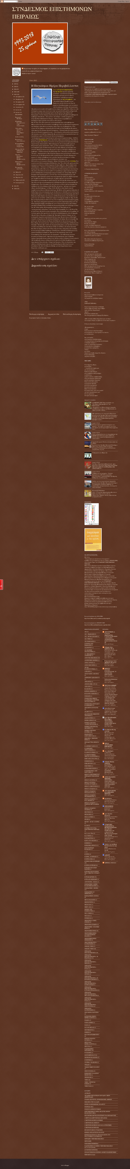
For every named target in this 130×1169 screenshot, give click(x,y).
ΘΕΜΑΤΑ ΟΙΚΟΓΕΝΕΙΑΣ (91, 786)
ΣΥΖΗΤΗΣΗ (88, 1060)
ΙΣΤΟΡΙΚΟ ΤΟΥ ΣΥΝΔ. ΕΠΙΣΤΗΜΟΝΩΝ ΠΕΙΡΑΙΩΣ (92, 828)
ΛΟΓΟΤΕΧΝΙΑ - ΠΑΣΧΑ (91, 882)
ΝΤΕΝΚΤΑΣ (88, 918)
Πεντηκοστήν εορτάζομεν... (19, 168)
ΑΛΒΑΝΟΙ (87, 671)
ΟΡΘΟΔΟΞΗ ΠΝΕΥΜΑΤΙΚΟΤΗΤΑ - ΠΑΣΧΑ (91, 967)
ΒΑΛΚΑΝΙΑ (88, 689)
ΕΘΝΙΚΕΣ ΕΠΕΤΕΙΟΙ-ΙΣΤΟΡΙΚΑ (90, 731)
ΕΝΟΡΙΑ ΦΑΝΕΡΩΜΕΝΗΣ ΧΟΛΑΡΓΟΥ (95, 1104)
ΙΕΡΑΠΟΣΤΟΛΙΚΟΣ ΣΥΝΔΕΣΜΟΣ (94, 1130)
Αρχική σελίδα (53, 314)
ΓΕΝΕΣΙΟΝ (87, 696)
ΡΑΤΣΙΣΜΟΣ (88, 1052)
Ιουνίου (18, 112)
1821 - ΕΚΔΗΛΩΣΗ (89, 634)
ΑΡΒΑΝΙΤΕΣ (88, 681)
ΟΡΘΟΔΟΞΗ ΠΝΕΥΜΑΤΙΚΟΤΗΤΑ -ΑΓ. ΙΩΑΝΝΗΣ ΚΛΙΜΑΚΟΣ (91, 977)
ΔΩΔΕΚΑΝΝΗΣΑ (89, 718)
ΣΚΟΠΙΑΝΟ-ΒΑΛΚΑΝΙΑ (91, 1057)
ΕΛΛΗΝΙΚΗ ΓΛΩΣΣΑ (90, 746)
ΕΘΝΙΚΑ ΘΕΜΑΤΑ (90, 720)
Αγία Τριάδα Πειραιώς (108, 814)
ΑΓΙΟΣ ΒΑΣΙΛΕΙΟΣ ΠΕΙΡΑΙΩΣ (110, 777)
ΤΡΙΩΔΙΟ (87, 1065)
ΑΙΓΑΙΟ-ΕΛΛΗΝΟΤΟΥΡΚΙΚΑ (90, 668)
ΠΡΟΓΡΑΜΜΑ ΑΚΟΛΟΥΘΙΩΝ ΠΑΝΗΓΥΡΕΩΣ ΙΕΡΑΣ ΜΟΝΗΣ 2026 (110, 723)
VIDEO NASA (88, 1086)
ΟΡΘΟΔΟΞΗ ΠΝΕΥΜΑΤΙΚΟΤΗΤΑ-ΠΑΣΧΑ (90, 999)
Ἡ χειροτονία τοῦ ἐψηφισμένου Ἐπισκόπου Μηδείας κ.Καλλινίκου (111, 711)
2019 (15, 84)
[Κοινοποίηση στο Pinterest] (53, 252)
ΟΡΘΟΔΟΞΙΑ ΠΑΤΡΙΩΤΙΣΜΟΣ (89, 1009)
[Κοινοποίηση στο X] (49, 252)
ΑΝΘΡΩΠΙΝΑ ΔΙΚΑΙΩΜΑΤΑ (92, 677)
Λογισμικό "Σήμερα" (93, 129)
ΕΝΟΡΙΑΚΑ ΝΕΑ (89, 1107)
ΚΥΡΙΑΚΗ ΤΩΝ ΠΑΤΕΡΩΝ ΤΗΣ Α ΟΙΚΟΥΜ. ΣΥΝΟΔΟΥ (92, 872)
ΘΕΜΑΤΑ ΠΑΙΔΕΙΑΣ (90, 789)
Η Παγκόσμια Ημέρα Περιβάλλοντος (20, 163)
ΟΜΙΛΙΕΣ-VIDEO (89, 949)
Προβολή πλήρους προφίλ (29, 73)
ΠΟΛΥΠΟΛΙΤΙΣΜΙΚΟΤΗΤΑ (92, 1034)
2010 (15, 188)
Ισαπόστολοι (108, 798)
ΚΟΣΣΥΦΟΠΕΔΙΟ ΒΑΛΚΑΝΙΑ (89, 848)
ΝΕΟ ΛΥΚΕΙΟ (88, 913)
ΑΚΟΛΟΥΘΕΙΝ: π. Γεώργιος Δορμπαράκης (110, 633)
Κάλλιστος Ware (89, 833)
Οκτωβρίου (19, 102)
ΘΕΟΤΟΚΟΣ (88, 812)
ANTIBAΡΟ (88, 1093)
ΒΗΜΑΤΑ (107, 668)
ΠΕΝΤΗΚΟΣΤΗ (89, 1030)
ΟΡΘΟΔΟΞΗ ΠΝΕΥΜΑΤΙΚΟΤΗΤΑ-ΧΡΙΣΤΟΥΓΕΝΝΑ (90, 1004)
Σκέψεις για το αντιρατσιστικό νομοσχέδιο (104, 481)
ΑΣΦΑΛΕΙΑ (88, 686)
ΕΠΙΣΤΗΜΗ (88, 766)
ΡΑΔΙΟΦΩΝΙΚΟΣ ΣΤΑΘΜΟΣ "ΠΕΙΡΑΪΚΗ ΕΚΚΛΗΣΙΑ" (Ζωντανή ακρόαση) (99, 1146)
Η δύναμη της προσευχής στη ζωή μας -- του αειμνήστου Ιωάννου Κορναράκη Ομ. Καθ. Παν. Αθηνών (111, 653)
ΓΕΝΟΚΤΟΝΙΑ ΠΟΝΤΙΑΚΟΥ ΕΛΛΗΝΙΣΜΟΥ (92, 704)
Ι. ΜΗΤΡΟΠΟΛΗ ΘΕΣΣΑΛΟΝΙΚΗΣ (94, 1120)
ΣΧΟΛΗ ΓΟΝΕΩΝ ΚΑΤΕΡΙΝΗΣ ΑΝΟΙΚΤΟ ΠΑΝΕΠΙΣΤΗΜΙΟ (100, 1152)
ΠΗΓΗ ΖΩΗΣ (88, 1141)
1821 (86, 631)
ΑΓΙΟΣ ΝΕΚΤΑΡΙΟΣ (90, 665)
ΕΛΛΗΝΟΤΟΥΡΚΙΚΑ (90, 752)
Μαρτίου (18, 177)
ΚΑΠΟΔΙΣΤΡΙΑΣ (89, 838)
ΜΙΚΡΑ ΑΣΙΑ (88, 907)
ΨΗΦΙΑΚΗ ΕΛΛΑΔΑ (90, 1155)
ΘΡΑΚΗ (87, 819)
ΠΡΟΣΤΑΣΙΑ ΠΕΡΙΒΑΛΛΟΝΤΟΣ (90, 1043)
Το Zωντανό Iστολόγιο (111, 679)
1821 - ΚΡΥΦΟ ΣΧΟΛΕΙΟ (91, 636)
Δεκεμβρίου (19, 96)
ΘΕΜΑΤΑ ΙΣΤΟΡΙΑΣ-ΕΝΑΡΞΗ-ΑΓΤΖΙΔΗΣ (90, 783)
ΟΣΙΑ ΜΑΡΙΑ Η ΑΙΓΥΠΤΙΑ (91, 1012)
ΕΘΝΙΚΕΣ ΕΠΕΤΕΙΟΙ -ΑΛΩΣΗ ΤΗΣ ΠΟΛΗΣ (90, 723)
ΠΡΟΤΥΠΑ (87, 1046)
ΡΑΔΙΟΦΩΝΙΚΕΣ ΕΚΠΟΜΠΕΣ (89, 1049)
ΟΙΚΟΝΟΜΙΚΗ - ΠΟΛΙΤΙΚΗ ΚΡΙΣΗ (92, 927)
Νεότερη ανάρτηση (36, 314)
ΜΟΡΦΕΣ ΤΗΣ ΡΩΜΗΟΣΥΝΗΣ (89, 910)
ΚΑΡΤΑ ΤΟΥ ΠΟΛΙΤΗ (90, 840)
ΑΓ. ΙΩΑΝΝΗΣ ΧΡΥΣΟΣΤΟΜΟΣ (89, 650)
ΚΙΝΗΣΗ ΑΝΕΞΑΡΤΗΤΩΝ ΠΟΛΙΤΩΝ (94, 1132)
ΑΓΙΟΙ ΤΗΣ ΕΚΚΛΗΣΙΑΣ (91, 658)
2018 (15, 86)
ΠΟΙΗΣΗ (87, 1032)
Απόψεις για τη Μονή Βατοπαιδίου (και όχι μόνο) (111, 845)
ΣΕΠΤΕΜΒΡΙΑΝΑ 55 (90, 1055)
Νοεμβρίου (19, 99)
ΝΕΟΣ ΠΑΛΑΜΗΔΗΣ (110, 685)
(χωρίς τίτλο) (96, 423)
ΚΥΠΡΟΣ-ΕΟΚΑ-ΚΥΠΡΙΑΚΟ (92, 861)
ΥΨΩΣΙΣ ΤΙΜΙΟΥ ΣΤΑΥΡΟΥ (92, 1067)
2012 (15, 94)
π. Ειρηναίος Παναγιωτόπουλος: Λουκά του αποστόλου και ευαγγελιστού (110, 755)
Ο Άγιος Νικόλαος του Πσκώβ (110, 849)
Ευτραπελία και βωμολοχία (109, 808)
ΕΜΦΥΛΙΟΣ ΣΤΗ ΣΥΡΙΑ (91, 758)
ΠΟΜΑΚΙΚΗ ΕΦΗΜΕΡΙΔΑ (91, 1143)
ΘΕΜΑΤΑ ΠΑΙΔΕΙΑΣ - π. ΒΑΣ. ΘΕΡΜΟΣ (91, 799)
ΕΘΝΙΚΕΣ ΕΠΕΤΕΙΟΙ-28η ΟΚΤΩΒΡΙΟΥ (91, 727)
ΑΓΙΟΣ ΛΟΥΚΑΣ (89, 662)
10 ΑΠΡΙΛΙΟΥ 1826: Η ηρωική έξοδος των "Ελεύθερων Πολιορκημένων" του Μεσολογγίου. (103, 404)
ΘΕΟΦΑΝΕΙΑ (88, 814)
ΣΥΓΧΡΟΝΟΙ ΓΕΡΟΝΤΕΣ (91, 1150)
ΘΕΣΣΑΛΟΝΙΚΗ (89, 817)
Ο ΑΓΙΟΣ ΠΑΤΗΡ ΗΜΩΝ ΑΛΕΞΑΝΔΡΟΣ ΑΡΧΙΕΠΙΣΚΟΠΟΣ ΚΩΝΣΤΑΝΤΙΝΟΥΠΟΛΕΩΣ (111, 639)
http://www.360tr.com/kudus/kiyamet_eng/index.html (97, 625)
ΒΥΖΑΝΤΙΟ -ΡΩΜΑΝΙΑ (91, 693)
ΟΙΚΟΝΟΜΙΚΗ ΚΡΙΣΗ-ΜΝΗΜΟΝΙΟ (91, 939)
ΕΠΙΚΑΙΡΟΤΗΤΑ (89, 763)
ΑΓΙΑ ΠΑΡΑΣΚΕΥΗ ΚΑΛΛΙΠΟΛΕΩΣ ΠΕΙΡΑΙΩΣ (110, 792)
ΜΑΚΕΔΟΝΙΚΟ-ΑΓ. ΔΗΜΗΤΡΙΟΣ (90, 892)
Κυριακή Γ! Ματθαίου (18, 117)
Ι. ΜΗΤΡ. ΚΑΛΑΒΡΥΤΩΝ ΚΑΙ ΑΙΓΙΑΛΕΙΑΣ (96, 1118)
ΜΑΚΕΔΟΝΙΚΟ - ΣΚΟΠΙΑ (91, 888)
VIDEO (86, 1080)
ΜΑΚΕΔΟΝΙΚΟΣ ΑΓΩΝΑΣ (92, 896)
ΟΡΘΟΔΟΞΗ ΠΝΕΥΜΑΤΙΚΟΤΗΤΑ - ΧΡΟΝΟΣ (91, 972)
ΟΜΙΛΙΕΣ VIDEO (89, 946)
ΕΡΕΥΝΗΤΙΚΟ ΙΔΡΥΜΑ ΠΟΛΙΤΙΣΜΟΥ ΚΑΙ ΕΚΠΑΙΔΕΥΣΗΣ (100, 1115)
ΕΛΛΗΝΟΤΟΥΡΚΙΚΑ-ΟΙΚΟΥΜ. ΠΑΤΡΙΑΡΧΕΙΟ (91, 755)
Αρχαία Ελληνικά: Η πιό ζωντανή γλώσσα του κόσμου (105, 442)
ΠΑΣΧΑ (87, 1025)
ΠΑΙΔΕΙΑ (87, 1020)
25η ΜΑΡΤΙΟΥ (88, 647)
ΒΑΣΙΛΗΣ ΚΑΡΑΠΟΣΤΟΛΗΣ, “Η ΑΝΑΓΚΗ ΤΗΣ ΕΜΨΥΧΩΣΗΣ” (110, 672)
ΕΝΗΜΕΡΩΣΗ (88, 761)
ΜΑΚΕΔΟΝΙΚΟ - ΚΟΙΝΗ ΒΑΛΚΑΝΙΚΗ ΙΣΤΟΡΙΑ (91, 884)
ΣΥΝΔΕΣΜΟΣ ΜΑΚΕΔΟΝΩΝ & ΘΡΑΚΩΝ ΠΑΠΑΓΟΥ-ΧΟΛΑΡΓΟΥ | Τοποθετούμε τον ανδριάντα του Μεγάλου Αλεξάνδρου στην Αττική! (111, 830)
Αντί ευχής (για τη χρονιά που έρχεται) (110, 857)
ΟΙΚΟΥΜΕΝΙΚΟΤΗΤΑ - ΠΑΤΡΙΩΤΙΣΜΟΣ (91, 943)
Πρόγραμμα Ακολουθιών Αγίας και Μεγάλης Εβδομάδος (111, 818)
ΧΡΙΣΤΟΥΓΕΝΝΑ (89, 1071)
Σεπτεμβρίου (19, 104)
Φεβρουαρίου (19, 180)
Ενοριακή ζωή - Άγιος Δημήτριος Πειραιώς (111, 661)
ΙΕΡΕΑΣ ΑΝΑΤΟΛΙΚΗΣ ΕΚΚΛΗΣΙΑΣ (109, 745)
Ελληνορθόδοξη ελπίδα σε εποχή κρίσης (19, 145)
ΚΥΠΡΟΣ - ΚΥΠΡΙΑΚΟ (91, 856)
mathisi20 (107, 855)
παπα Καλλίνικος (110, 708)
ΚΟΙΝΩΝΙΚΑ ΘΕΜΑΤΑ (91, 845)
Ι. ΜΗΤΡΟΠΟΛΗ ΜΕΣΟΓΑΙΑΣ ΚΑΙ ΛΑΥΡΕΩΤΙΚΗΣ (98, 1125)
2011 (15, 186)
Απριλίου (18, 175)
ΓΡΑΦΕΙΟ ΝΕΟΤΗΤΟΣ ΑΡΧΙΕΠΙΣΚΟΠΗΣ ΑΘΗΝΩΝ (98, 1099)
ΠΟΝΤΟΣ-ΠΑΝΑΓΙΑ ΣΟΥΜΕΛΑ (90, 1039)
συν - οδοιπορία (109, 751)
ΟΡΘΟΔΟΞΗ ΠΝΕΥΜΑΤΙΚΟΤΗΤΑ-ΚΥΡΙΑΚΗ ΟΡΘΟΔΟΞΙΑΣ (91, 988)
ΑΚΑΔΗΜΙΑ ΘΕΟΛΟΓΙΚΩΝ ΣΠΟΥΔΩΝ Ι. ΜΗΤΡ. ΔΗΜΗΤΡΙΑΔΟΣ (97, 1096)
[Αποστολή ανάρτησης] (42, 252)
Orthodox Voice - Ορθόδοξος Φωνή (109, 648)
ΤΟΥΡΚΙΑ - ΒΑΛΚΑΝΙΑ (91, 1062)
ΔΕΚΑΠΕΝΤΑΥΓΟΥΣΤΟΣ (91, 707)
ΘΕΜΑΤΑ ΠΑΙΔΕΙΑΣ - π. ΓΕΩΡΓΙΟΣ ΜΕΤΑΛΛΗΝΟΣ (92, 803)
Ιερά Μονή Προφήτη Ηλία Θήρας (110, 718)
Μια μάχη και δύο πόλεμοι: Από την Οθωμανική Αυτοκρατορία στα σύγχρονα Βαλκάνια (110, 735)
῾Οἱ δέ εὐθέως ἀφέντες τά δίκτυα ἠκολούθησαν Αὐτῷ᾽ (19, 131)
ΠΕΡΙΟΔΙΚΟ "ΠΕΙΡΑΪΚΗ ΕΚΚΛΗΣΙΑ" (94, 1139)
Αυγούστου (19, 107)
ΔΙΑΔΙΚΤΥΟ (88, 711)
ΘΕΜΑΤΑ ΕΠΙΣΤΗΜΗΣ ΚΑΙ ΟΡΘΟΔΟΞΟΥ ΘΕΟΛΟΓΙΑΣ (92, 775)
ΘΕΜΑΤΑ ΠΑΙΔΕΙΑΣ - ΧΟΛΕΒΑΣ (90, 808)
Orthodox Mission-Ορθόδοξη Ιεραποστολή (109, 763)
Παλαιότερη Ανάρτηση (72, 314)
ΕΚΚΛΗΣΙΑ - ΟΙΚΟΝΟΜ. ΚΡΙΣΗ (91, 739)
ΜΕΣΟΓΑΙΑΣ (88, 904)
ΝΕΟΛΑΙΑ (87, 916)
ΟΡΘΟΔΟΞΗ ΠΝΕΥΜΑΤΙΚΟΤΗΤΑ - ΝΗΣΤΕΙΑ (91, 961)
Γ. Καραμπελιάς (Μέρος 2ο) (99, 453)
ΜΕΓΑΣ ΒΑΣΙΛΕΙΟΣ (90, 900)
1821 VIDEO (88, 639)
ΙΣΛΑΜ (86, 825)
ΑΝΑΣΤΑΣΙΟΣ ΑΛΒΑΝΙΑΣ (92, 674)
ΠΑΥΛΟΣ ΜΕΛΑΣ (89, 1027)
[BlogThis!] (47, 252)
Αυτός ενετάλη (19, 137)
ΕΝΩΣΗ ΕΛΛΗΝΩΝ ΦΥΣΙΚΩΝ (93, 1109)
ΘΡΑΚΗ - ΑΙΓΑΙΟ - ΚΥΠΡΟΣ (92, 822)
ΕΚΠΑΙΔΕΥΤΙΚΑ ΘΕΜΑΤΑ (92, 742)
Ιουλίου (18, 110)
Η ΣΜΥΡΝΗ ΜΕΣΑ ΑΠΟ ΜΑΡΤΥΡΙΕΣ (91, 771)
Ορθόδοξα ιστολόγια (110, 863)
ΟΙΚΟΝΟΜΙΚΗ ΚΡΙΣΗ (90, 931)
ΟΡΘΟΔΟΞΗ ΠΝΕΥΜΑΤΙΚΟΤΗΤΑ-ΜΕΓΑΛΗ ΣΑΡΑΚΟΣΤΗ (91, 994)
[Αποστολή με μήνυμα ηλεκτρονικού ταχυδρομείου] (46, 252)
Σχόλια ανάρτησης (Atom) (44, 318)
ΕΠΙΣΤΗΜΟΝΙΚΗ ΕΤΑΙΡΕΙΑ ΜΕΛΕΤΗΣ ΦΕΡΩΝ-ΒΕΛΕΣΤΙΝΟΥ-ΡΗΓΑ (97, 1112)
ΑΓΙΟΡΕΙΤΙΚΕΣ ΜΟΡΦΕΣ (91, 660)
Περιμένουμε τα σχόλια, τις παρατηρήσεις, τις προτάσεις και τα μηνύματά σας (47, 68)
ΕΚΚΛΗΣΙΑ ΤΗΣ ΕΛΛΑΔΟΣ (92, 1102)
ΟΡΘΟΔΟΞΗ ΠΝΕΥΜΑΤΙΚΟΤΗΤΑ (90, 951)
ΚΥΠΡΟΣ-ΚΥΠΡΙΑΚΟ (90, 865)
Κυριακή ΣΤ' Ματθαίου (98, 490)
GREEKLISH (88, 1077)
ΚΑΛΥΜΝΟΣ (88, 836)
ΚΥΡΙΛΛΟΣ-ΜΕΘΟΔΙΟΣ (91, 879)
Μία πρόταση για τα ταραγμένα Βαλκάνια (104, 413)
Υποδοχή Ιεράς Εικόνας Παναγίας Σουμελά (111, 800)
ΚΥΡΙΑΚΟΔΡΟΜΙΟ (89, 877)
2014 (15, 89)
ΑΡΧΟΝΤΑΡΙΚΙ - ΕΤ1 (90, 684)
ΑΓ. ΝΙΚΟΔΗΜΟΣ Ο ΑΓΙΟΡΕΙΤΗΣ (90, 654)
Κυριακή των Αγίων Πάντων (20, 140)
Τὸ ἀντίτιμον (108, 680)
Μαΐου (17, 172)
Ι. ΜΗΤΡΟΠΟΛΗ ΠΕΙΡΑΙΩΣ (92, 1127)
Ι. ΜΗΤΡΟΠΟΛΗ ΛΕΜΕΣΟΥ (92, 1123)
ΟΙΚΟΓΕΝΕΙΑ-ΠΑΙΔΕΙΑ (91, 924)
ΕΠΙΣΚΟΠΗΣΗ (109, 806)
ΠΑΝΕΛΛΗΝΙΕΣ (89, 1022)
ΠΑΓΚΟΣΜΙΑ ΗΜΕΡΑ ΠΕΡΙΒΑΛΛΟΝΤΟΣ (90, 1017)
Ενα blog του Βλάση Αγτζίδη (110, 730)
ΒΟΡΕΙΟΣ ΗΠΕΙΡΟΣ (90, 691)
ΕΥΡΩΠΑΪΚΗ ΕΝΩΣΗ (90, 768)
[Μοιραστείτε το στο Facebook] (51, 252)
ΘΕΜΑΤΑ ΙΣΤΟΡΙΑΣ (90, 780)
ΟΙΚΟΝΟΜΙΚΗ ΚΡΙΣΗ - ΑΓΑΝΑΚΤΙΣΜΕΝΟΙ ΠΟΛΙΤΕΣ (91, 934)
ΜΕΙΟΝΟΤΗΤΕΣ (89, 902)
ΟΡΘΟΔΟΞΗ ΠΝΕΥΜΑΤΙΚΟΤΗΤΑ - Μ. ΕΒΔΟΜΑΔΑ (91, 956)
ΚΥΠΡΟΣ (87, 854)
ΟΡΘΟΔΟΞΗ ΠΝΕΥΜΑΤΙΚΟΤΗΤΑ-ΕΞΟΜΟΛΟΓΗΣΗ (90, 983)
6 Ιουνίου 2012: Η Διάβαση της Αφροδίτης (19, 150)
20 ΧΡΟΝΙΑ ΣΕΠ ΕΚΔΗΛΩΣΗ (89, 644)
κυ (85, 852)
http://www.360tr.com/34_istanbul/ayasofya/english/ (97, 618)
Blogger (67, 1165)
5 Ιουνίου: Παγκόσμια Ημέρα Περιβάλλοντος (20, 157)
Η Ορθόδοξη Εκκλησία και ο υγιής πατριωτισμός (20, 123)
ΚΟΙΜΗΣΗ (87, 843)
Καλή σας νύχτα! (109, 664)
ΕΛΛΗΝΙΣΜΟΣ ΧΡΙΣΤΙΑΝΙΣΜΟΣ (89, 749)
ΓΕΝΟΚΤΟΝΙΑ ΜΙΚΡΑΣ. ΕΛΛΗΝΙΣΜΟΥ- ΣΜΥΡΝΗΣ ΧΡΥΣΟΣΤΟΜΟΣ (92, 700)
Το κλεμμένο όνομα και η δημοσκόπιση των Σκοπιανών (111, 838)
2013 (15, 92)
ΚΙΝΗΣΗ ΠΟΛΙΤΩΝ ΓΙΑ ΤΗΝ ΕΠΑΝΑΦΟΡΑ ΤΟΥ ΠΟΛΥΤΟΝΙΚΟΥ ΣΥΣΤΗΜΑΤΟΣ (97, 1135)
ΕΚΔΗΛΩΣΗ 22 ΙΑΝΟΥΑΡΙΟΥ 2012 (90, 735)
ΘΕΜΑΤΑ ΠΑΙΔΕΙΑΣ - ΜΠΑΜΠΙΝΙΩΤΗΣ (90, 795)
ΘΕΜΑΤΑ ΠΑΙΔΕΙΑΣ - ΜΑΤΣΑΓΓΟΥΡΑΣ (90, 791)
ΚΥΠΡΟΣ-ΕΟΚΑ (89, 859)
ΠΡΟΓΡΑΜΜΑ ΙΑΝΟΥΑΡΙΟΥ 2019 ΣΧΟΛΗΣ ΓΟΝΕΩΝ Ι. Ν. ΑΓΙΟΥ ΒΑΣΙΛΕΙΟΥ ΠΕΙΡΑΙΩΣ (111, 783)
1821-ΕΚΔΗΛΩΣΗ (89, 641)
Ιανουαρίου (19, 182)
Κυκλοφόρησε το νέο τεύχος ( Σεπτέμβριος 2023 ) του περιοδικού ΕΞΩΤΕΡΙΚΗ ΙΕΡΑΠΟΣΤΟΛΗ (110, 769)
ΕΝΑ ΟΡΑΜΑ (18, 114)
